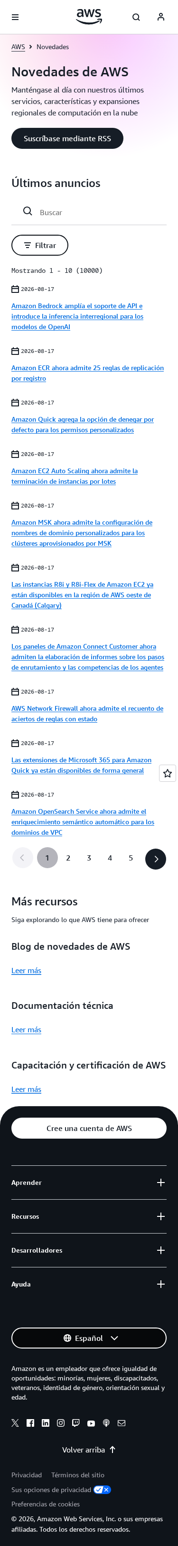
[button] (67, 138)
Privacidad (26, 1475)
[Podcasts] (106, 1424)
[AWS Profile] (160, 17)
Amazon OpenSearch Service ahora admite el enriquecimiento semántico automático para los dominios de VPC (82, 821)
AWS (18, 46)
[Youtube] (91, 1424)
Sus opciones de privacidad (51, 1489)
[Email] (121, 1424)
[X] (15, 1424)
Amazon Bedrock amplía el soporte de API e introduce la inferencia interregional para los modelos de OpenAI (77, 316)
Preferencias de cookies (45, 1504)
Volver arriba (83, 1449)
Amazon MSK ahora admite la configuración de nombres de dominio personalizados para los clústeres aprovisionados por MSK (81, 532)
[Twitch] (76, 1424)
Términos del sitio (77, 1475)
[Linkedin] (45, 1424)
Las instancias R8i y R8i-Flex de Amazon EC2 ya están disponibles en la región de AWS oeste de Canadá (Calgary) (82, 594)
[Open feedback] (167, 773)
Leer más (26, 970)
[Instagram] (61, 1424)
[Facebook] (30, 1424)
